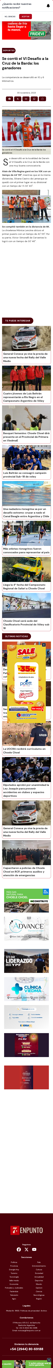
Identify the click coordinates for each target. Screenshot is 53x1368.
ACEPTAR (25, 16)
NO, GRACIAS (10, 16)
